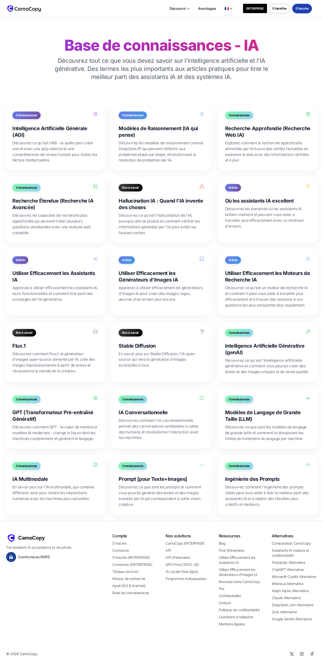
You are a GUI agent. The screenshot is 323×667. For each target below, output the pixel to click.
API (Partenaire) (178, 557)
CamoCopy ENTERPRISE (185, 543)
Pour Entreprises (231, 550)
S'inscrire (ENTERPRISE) (131, 557)
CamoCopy (31, 538)
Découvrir (178, 8)
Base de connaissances (130, 593)
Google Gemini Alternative (292, 619)
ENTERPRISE (255, 8)
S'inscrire (302, 8)
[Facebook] (312, 654)
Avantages (207, 8)
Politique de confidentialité (239, 610)
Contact (225, 603)
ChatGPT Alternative (288, 569)
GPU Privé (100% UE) (182, 564)
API (168, 550)
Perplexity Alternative (288, 562)
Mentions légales (232, 624)
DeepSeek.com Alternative (292, 605)
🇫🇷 (227, 8)
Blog (222, 543)
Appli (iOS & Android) (129, 585)
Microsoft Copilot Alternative (294, 576)
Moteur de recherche (128, 578)
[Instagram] (302, 654)
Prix (222, 589)
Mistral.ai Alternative (287, 583)
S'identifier (279, 8)
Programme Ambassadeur (186, 578)
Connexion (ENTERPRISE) (132, 564)
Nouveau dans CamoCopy (239, 581)
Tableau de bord (125, 571)
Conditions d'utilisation (236, 617)
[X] (292, 654)
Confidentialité (230, 596)
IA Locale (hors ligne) (182, 571)
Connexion (120, 550)
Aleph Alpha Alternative (290, 591)
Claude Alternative (286, 598)
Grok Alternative (284, 612)
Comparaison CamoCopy (291, 543)
